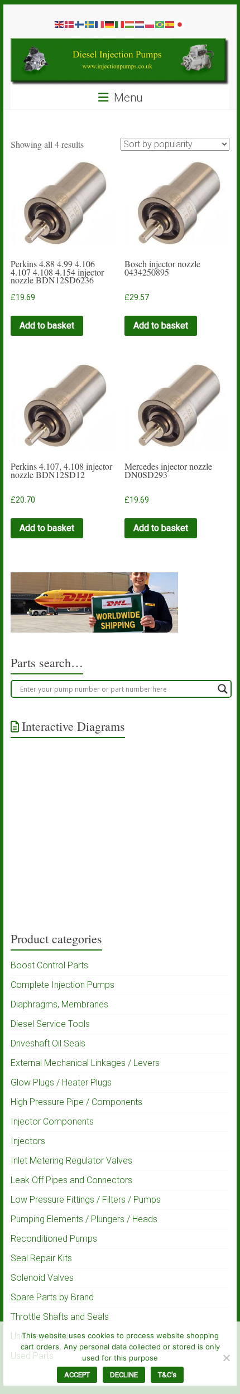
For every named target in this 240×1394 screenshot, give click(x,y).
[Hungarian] (130, 24)
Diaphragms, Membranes (59, 1004)
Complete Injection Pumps (62, 985)
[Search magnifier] (223, 689)
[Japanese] (180, 24)
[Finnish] (80, 24)
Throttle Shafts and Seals (60, 1316)
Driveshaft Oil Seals (48, 1043)
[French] (100, 24)
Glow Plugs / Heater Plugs (61, 1082)
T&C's (167, 1375)
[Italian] (120, 24)
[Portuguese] (160, 24)
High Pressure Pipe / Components (76, 1102)
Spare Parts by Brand (52, 1297)
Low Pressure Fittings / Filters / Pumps (86, 1199)
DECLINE (124, 1375)
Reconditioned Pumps (54, 1238)
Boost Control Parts (49, 965)
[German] (110, 24)
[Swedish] (90, 24)
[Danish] (70, 24)
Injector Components (52, 1121)
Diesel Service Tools (50, 1024)
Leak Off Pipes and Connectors (71, 1180)
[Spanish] (170, 24)
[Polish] (150, 24)
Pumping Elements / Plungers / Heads (84, 1219)
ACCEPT (77, 1375)
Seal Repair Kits (41, 1258)
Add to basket (47, 325)
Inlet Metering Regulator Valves (71, 1160)
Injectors (28, 1141)
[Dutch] (140, 24)
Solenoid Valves (42, 1277)
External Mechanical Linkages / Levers (85, 1063)
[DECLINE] (226, 1357)
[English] (60, 24)
